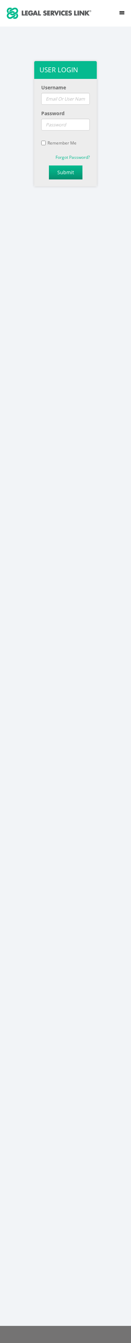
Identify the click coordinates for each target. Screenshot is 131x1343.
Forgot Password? (73, 157)
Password (53, 113)
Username (53, 87)
